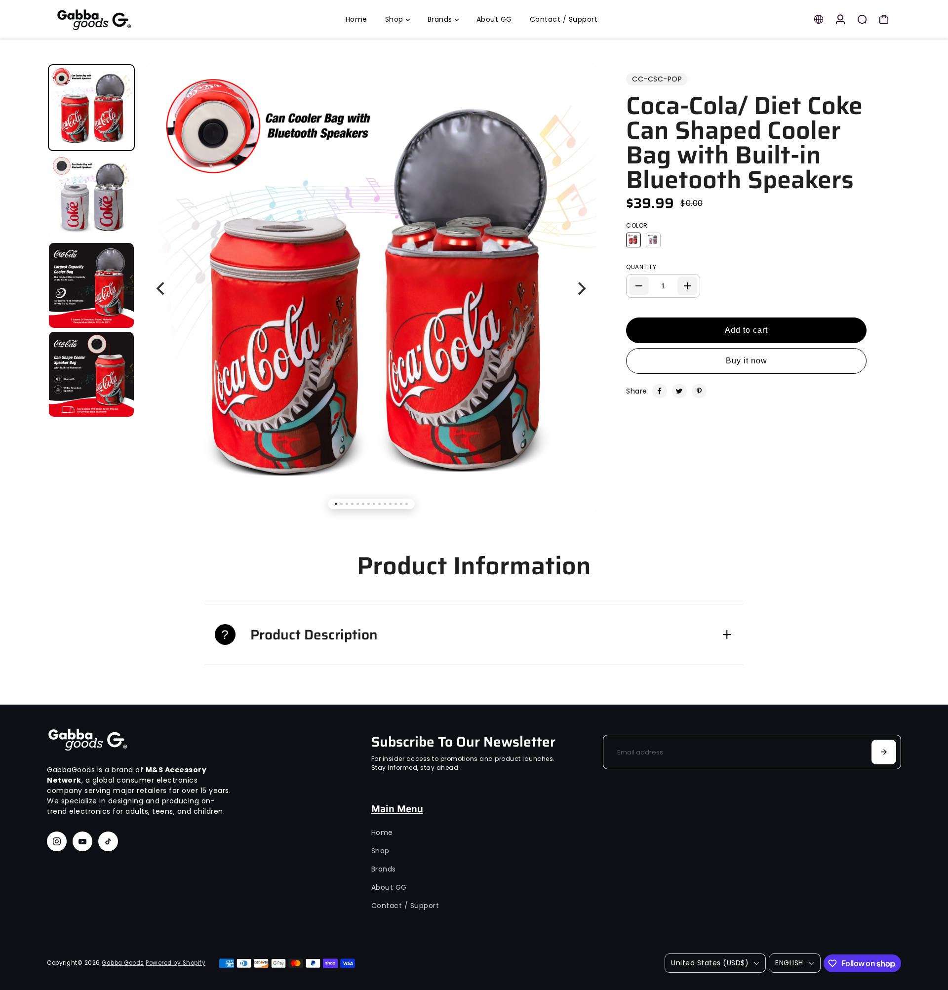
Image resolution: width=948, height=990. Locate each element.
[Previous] (161, 289)
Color (637, 225)
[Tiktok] (108, 841)
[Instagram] (57, 841)
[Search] (862, 19)
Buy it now (746, 360)
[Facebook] (659, 391)
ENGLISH (789, 963)
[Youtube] (82, 841)
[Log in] (840, 19)
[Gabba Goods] (116, 19)
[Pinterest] (699, 391)
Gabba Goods (123, 963)
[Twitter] (679, 391)
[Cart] (884, 19)
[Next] (581, 289)
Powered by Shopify (175, 963)
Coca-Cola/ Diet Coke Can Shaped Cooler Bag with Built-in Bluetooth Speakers (744, 142)
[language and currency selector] (819, 19)
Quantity (641, 267)
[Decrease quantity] (639, 286)
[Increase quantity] (687, 286)
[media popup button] (578, 89)
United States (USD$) (710, 963)
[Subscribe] (884, 752)
